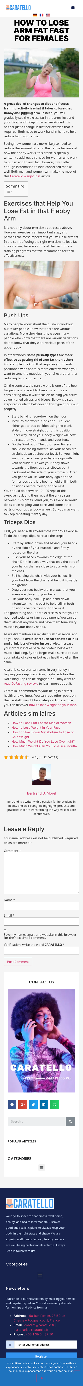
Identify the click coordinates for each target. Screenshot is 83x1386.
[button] (41, 1167)
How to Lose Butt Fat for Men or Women (41, 723)
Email (9, 915)
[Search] (70, 1121)
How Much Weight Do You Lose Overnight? (43, 741)
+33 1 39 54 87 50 (39, 1334)
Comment (12, 850)
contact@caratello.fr (39, 1325)
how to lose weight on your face (52, 705)
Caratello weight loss (25, 176)
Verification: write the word (34, 944)
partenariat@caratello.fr (31, 1330)
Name (9, 899)
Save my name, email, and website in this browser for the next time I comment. (40, 936)
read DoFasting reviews (21, 683)
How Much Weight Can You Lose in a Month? (44, 746)
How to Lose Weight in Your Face (36, 727)
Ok (42, 1378)
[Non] (77, 1372)
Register (41, 1356)
